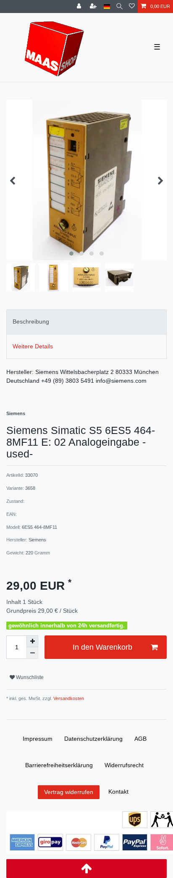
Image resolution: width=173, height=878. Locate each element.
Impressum (37, 738)
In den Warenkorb (102, 647)
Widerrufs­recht (124, 765)
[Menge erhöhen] (32, 641)
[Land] (107, 6)
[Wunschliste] (132, 6)
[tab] (86, 321)
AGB (140, 738)
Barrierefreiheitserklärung (59, 765)
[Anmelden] (80, 6)
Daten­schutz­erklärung (93, 738)
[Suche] (119, 6)
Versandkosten (68, 698)
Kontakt (118, 791)
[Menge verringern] (32, 653)
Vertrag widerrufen (68, 792)
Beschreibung (31, 321)
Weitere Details (33, 346)
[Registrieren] (94, 6)
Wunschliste (29, 677)
